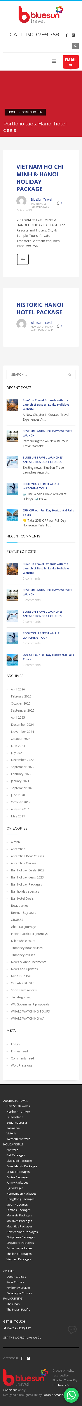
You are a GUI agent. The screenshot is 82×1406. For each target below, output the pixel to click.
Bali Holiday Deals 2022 (27, 870)
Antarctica (18, 849)
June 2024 (18, 746)
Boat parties (19, 905)
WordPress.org (21, 1065)
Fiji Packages (15, 1188)
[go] (69, 374)
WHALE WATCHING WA (27, 1018)
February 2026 (21, 696)
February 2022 (21, 774)
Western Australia (18, 1139)
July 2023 (17, 753)
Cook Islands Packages (22, 1166)
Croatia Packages (18, 1172)
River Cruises (15, 1282)
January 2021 (20, 781)
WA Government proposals (30, 1004)
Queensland (15, 1117)
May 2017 (18, 816)
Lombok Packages (19, 1210)
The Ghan (13, 1304)
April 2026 (18, 689)
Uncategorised (21, 997)
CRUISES (17, 919)
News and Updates (24, 969)
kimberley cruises (23, 955)
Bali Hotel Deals (22, 898)
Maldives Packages (19, 1221)
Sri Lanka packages (19, 1248)
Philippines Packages (21, 1237)
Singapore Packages (20, 1243)
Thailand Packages (19, 1254)
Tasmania (13, 1128)
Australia (12, 1150)
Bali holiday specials (25, 891)
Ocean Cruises (16, 1277)
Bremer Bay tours (23, 912)
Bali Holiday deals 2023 (27, 877)
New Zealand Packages (22, 1232)
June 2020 (18, 795)
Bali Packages (16, 1155)
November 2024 (22, 731)
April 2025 (18, 717)
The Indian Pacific (18, 1309)
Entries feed (19, 1051)
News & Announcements (28, 962)
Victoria (11, 1133)
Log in (15, 1044)
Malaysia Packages (19, 1215)
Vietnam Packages (19, 1259)
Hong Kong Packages (21, 1199)
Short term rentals (24, 990)
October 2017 (20, 802)
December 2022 (22, 760)
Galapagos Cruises (19, 1293)
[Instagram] (73, 35)
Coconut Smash (52, 1395)
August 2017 (20, 809)
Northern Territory (19, 1111)
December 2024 (22, 724)
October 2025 (20, 703)
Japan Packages (17, 1204)
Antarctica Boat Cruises (27, 856)
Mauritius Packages (20, 1226)
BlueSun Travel (41, 199)
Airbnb (15, 842)
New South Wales (18, 1106)
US (71, 61)
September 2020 (22, 788)
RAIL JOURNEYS (13, 1298)
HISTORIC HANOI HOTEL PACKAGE (39, 308)
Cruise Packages (18, 1177)
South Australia (17, 1122)
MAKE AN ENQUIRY (18, 1328)
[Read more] (22, 264)
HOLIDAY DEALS (13, 1144)
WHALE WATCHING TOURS (30, 1011)
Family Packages (17, 1182)
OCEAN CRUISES (23, 983)
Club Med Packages (20, 1161)
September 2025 (22, 710)
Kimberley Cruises (19, 1288)
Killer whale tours (23, 941)
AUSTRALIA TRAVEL (15, 1101)
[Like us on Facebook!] (22, 1358)
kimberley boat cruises (27, 948)
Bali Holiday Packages (26, 884)
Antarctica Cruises (23, 863)
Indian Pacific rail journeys (29, 934)
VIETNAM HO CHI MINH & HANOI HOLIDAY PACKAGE (40, 178)
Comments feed (22, 1058)
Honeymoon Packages (22, 1193)
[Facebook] (66, 35)
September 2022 (22, 767)
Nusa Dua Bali (21, 976)
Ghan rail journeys (24, 927)
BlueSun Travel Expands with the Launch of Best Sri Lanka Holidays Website (46, 404)
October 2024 (20, 739)
